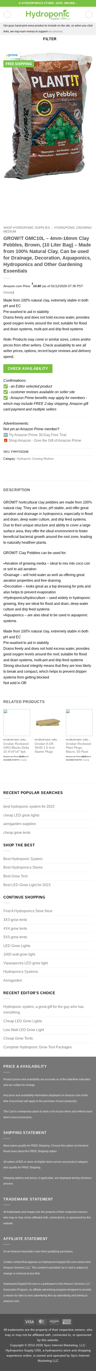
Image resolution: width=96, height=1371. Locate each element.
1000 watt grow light (19, 954)
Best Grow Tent (15, 876)
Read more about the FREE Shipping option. (30, 1151)
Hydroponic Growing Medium (35, 458)
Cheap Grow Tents (18, 1038)
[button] (7, 14)
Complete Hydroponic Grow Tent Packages (37, 1047)
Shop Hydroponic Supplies (26, 227)
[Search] (88, 14)
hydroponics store (58, 1350)
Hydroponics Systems (20, 972)
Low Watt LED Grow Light (23, 1030)
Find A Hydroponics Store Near (27, 911)
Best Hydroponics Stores (23, 867)
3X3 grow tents (15, 920)
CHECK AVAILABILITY (28, 368)
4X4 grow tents (15, 928)
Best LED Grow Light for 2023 (26, 885)
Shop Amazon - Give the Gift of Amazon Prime (45, 440)
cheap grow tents (16, 832)
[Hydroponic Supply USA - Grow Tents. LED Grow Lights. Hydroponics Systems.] (48, 14)
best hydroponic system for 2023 (28, 806)
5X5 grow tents (15, 937)
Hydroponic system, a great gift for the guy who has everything (43, 1009)
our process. (55, 31)
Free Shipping (19, 63)
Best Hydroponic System (22, 859)
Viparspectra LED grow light (25, 963)
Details (8, 292)
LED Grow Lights (16, 946)
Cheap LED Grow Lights (22, 1021)
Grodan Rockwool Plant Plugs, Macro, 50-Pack (78, 747)
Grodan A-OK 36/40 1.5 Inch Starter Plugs (45, 747)
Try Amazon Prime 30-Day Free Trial (37, 435)
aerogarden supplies (19, 824)
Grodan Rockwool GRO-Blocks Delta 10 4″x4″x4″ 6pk (16, 747)
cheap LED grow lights (21, 815)
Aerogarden (12, 980)
